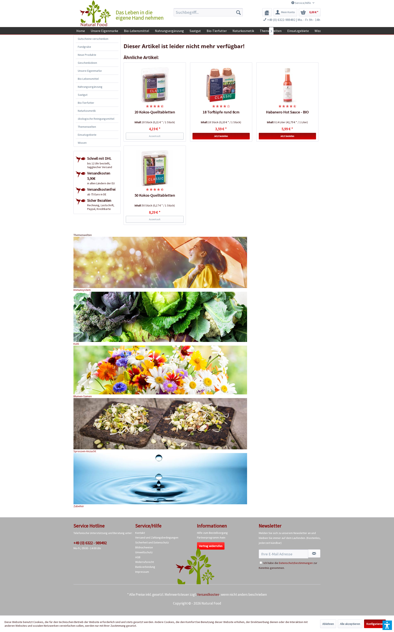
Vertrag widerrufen (210, 546)
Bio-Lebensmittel (88, 79)
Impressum (142, 572)
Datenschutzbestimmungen (296, 563)
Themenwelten (87, 127)
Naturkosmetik (87, 111)
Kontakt (140, 533)
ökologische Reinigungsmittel (96, 119)
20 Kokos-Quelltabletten (155, 112)
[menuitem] (208, 12)
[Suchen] (238, 12)
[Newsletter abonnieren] (314, 553)
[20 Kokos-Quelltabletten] (155, 85)
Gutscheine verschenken (93, 39)
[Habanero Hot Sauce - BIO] (287, 85)
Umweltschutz (144, 552)
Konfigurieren (375, 624)
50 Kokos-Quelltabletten (155, 195)
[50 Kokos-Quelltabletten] (155, 168)
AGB (137, 557)
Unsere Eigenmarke (90, 71)
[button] (387, 625)
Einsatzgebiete (87, 135)
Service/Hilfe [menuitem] (303, 3)
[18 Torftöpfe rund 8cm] (221, 85)
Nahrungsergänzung (90, 87)
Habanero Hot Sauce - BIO (287, 112)
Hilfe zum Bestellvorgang (212, 533)
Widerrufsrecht (144, 562)
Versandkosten (208, 594)
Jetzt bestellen (221, 136)
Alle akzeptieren (350, 624)
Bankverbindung (145, 567)
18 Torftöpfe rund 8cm (221, 112)
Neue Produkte (87, 55)
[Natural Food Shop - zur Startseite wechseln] (95, 13)
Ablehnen (328, 624)
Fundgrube (84, 47)
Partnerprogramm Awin (211, 537)
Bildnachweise (144, 547)
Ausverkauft (154, 136)
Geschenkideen (87, 63)
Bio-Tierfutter (86, 103)
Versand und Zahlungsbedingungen (156, 537)
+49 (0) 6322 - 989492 (90, 542)
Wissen (82, 143)
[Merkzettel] (267, 12)
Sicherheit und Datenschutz (152, 542)
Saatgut (82, 95)
